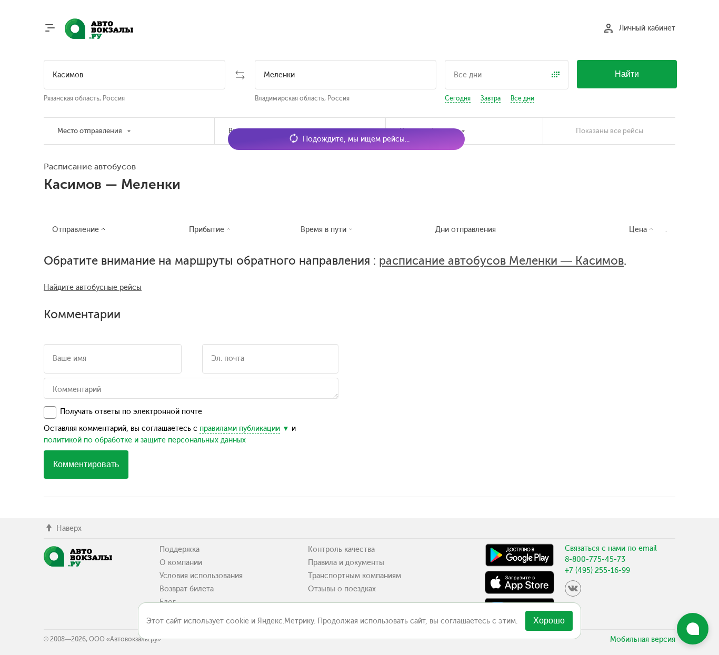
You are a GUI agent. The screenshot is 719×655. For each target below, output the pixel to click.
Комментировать (86, 464)
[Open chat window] (692, 628)
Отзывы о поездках (342, 589)
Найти (627, 73)
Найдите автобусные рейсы (93, 287)
